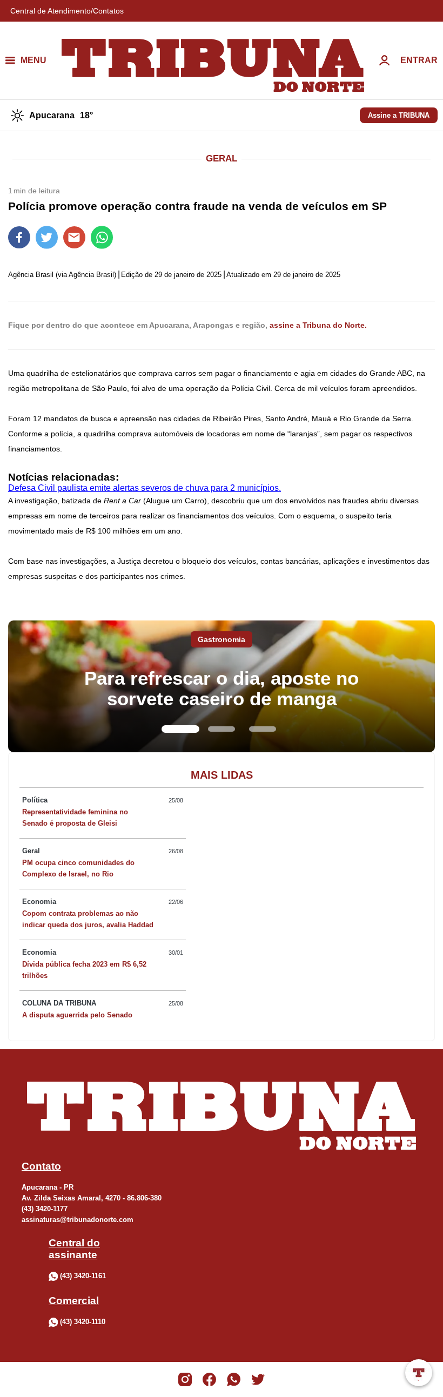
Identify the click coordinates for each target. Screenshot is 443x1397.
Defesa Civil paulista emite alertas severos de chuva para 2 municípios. (144, 487)
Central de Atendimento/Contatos (67, 10)
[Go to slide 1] (180, 729)
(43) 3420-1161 (83, 1276)
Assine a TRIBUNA (398, 115)
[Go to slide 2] (221, 729)
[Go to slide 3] (262, 729)
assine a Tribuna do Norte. (318, 325)
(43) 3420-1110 (82, 1322)
